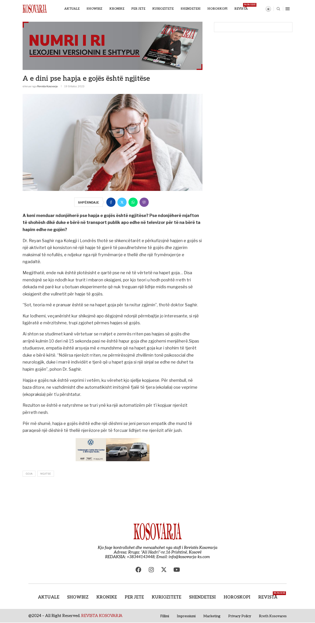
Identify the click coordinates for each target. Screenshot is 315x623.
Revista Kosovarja (47, 86)
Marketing (211, 616)
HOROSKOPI (217, 9)
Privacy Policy (239, 616)
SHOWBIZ (94, 9)
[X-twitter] (164, 569)
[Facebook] (138, 569)
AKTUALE (72, 9)
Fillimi (164, 616)
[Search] (278, 9)
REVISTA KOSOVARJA (101, 616)
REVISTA (241, 7)
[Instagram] (151, 569)
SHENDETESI (190, 9)
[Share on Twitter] (122, 202)
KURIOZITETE (163, 9)
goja (29, 473)
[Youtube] (176, 569)
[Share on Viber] (144, 202)
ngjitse (45, 473)
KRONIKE (116, 9)
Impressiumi (186, 616)
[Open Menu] (287, 9)
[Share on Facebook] (111, 202)
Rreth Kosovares (273, 616)
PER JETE (138, 9)
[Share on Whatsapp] (133, 202)
